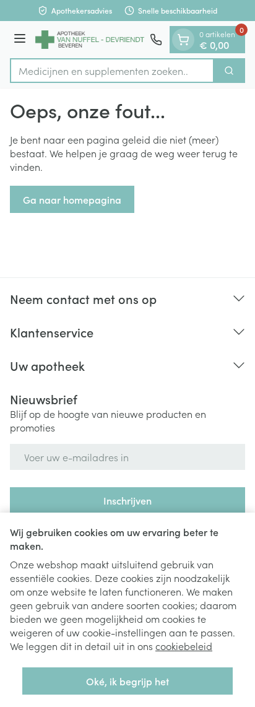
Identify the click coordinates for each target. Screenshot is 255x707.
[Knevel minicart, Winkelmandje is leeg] (183, 39)
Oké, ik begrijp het (127, 681)
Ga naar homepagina (72, 199)
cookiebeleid (183, 646)
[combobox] (112, 70)
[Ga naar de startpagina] (90, 40)
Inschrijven (127, 500)
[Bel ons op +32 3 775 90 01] (156, 39)
